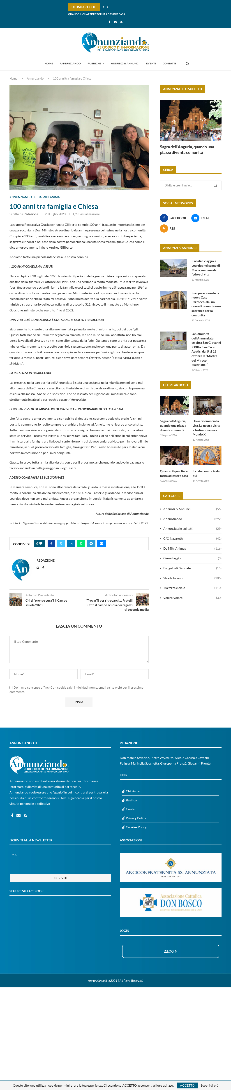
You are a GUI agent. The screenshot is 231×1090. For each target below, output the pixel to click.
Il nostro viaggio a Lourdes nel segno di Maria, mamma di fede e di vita (206, 267)
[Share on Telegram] (91, 543)
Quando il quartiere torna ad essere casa (174, 473)
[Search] (187, 63)
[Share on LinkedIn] (71, 543)
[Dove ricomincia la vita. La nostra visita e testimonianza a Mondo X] (207, 405)
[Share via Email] (101, 543)
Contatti (169, 63)
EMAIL (14, 855)
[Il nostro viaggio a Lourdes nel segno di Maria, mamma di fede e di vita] (173, 268)
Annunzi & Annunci (125, 63)
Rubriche (94, 63)
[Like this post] (40, 543)
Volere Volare (192, 598)
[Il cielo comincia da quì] (207, 455)
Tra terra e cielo (192, 588)
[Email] (115, 22)
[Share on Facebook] (51, 543)
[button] (103, 7)
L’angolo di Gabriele (192, 568)
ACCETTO (187, 1085)
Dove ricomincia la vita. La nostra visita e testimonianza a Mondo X (206, 427)
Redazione (31, 214)
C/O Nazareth (192, 538)
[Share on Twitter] (61, 543)
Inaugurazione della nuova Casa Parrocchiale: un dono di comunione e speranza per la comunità (206, 304)
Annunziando (70, 63)
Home (49, 63)
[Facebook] (109, 22)
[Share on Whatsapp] (81, 543)
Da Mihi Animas (192, 548)
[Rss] (121, 22)
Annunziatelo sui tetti (192, 528)
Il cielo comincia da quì (83, 14)
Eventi (151, 63)
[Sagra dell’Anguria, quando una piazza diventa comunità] (191, 120)
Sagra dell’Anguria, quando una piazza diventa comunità (187, 149)
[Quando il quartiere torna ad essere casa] (174, 455)
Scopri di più (209, 1085)
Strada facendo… (192, 578)
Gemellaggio (192, 558)
